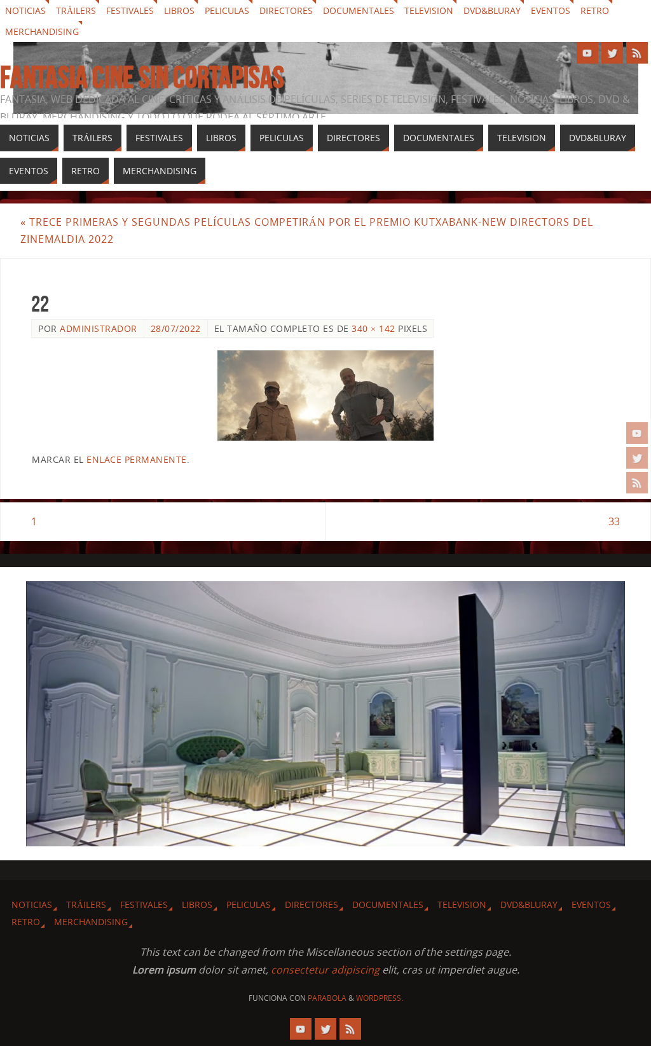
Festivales (130, 10)
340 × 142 (373, 328)
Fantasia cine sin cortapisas (142, 77)
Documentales (358, 10)
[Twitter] (637, 458)
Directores (286, 10)
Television (428, 10)
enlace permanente (136, 459)
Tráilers (76, 10)
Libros (179, 10)
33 (614, 521)
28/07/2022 (176, 328)
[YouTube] (637, 433)
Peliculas (227, 10)
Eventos (550, 10)
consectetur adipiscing (325, 970)
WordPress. (379, 998)
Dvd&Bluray (492, 10)
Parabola (327, 998)
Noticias (25, 10)
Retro (594, 10)
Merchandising (42, 31)
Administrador (98, 328)
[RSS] (637, 482)
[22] (325, 395)
